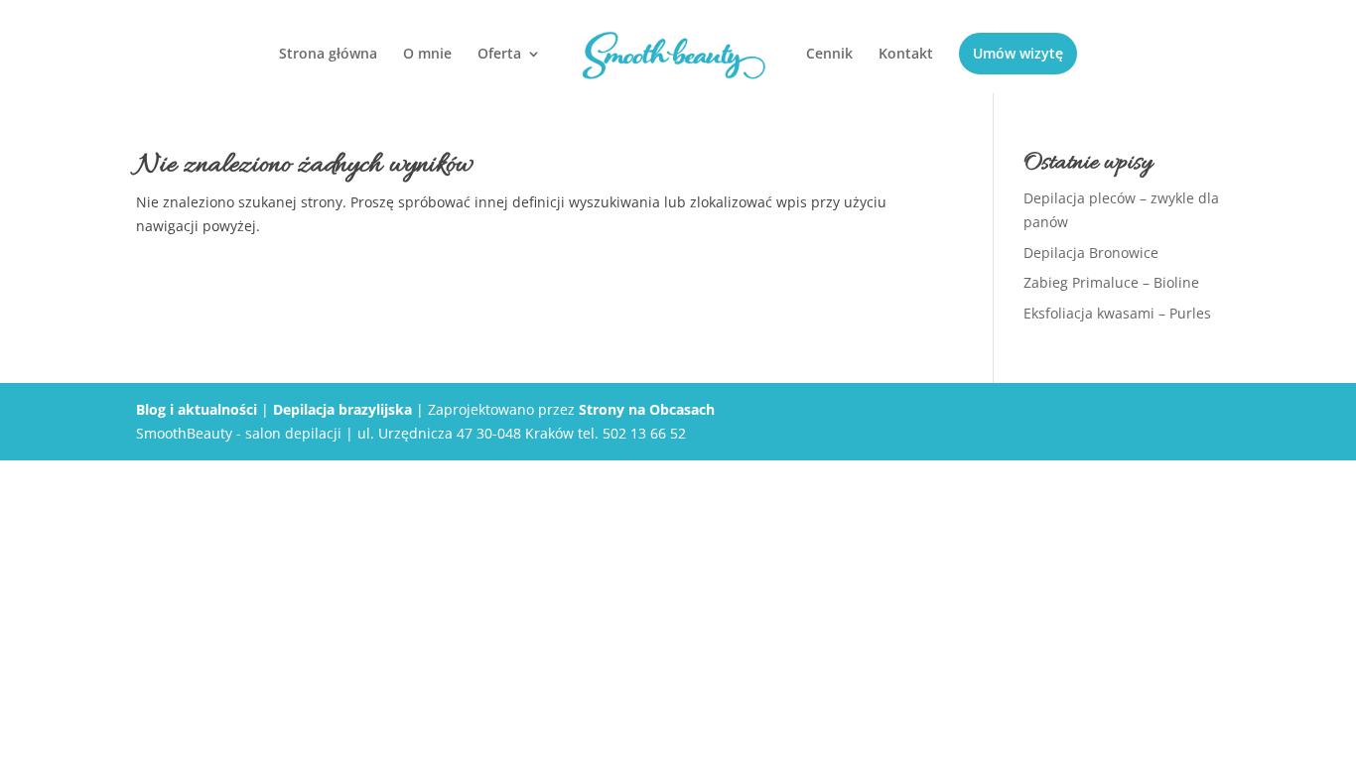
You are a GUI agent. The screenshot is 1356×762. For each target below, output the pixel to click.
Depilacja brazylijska (342, 409)
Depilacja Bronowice (1090, 252)
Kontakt (906, 55)
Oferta (499, 55)
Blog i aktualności (196, 409)
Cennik (829, 55)
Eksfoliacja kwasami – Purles (1117, 313)
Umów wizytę (1018, 53)
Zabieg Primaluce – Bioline (1111, 282)
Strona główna (328, 55)
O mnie (427, 55)
